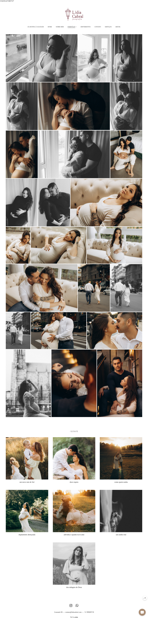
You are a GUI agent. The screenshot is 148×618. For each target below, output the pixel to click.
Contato (97, 27)
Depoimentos (86, 27)
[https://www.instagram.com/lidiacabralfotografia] (70, 605)
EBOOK (118, 27)
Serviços (108, 27)
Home (50, 27)
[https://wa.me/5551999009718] (77, 605)
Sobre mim (60, 27)
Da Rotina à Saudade (36, 27)
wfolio (76, 617)
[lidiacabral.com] (74, 14)
